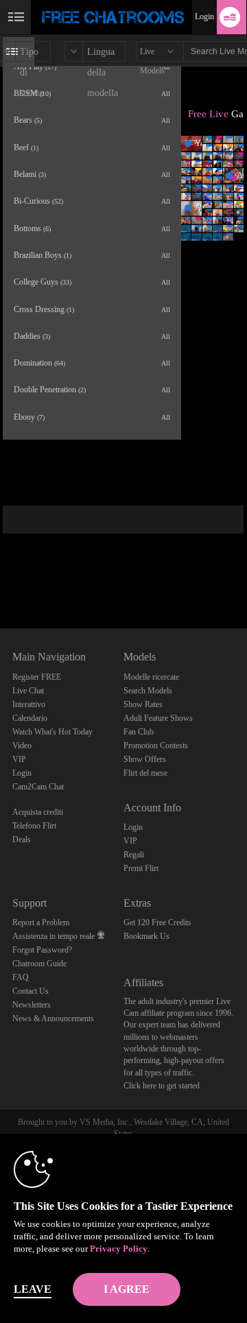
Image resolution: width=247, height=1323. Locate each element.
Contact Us (30, 991)
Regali (134, 854)
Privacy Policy (119, 1248)
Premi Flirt (141, 868)
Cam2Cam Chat (38, 786)
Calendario (29, 718)
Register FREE (36, 677)
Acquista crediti (37, 812)
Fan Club (139, 732)
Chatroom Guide (39, 963)
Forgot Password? (42, 950)
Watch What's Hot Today (52, 732)
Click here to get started (162, 1085)
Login (204, 16)
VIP (19, 759)
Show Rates (143, 704)
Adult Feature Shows (158, 718)
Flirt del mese (145, 773)
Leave (32, 1289)
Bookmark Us (146, 936)
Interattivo (28, 704)
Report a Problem (40, 922)
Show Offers (145, 759)
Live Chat (28, 690)
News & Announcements (53, 1018)
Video (22, 745)
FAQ (20, 977)
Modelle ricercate (151, 677)
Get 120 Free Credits (157, 922)
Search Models (148, 690)
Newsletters (31, 1005)
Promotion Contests (156, 745)
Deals (21, 839)
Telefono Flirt (34, 826)
